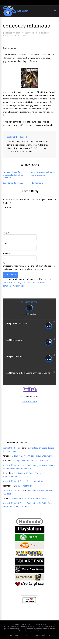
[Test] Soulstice (29, 314)
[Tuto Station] (15, 16)
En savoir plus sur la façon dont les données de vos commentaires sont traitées (27, 282)
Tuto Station (25, 624)
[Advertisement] (29, 421)
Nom (5, 232)
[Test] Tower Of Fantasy (16, 323)
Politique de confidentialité (42, 635)
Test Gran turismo (13, 183)
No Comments (43, 33)
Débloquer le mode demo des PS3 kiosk (30, 460)
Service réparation (35, 481)
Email (5, 243)
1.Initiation (37, 183)
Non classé (21, 35)
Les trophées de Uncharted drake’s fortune (13, 175)
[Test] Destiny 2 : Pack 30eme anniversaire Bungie (27, 373)
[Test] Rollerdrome (13, 340)
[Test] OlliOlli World (14, 356)
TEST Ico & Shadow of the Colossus (43, 173)
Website (6, 253)
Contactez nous (12, 635)
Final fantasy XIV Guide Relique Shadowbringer (34, 456)
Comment (7, 207)
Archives (25, 635)
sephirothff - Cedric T (14, 33)
